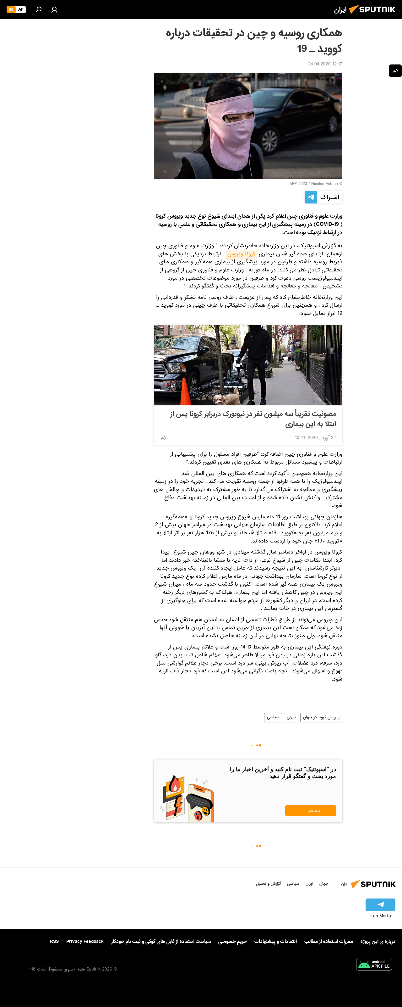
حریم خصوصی (232, 941)
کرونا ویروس (241, 255)
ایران (309, 883)
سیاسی (273, 717)
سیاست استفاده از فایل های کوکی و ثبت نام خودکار (161, 941)
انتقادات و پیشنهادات (275, 942)
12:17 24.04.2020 (325, 64)
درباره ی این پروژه (378, 941)
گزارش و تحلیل (268, 883)
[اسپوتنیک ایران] (374, 15)
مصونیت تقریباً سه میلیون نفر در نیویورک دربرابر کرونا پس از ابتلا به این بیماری (253, 419)
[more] (163, 437)
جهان (291, 717)
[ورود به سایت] (54, 9)
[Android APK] (374, 965)
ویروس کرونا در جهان (321, 717)
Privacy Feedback (85, 942)
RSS (54, 941)
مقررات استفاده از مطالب (328, 941)
